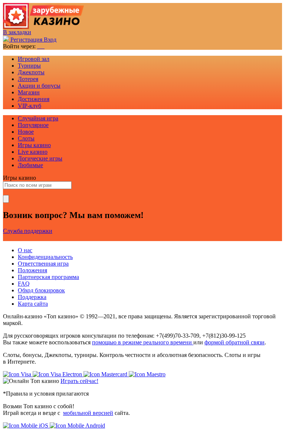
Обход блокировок (41, 290)
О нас (25, 250)
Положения (32, 270)
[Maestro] (147, 374)
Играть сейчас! (79, 381)
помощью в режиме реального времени (142, 342)
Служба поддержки (27, 231)
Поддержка (32, 297)
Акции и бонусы (39, 85)
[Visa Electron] (58, 374)
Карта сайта (33, 304)
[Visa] (18, 374)
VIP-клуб (29, 106)
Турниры (29, 65)
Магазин (29, 92)
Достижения (33, 99)
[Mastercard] (106, 374)
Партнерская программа (48, 277)
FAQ (24, 283)
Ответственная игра (43, 263)
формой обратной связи (234, 342)
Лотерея (28, 79)
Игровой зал (33, 59)
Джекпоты (31, 72)
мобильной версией (88, 413)
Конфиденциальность (45, 257)
